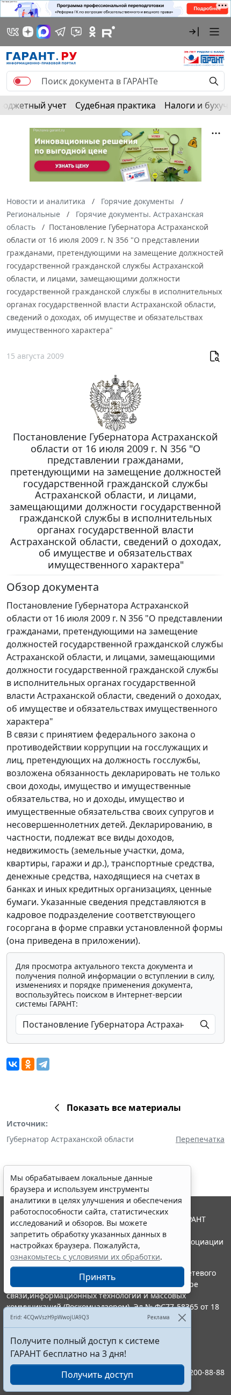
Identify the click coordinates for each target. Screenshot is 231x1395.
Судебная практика (115, 105)
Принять (97, 1277)
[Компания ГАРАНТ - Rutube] (108, 31)
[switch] (22, 81)
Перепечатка (200, 1139)
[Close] (181, 1317)
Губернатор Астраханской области (70, 1139)
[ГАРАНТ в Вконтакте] (12, 31)
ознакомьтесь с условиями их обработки (85, 1257)
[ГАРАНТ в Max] (43, 32)
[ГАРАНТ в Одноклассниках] (92, 31)
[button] (194, 31)
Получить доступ (97, 1374)
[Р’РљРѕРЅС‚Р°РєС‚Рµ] (12, 1064)
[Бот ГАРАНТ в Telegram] (76, 31)
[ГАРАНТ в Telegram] (60, 31)
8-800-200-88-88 (196, 1372)
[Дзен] (28, 31)
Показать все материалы (124, 1108)
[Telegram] (43, 1064)
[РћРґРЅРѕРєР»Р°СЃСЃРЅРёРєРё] (27, 1064)
